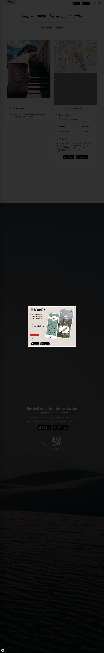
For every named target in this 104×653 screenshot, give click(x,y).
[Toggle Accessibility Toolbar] (3, 650)
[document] (52, 326)
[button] (74, 308)
